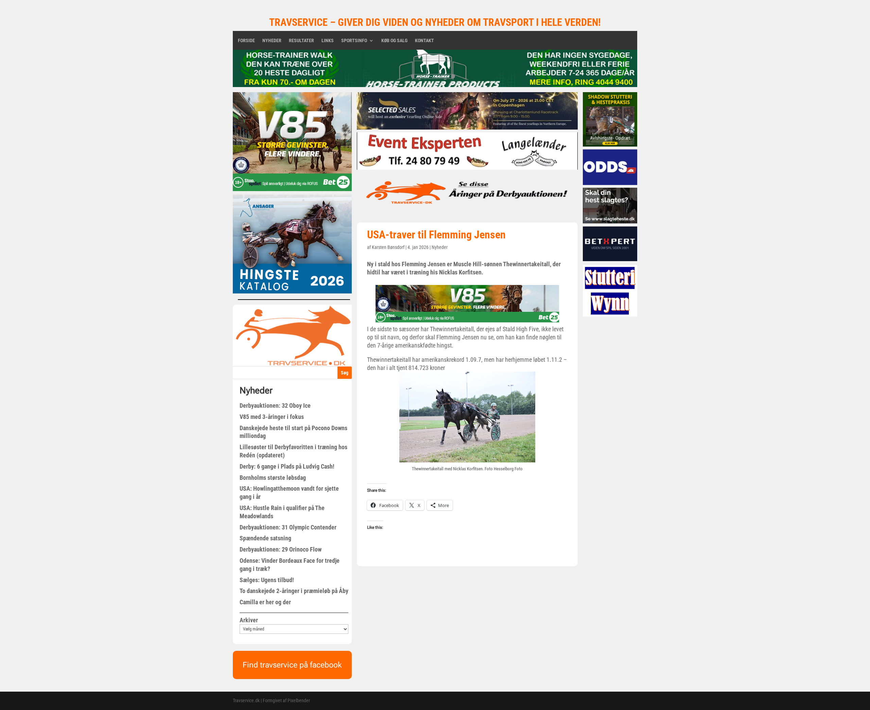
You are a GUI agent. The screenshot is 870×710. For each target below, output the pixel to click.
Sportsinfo (354, 40)
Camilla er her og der (265, 602)
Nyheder (271, 40)
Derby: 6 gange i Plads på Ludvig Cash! (287, 466)
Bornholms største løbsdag (273, 477)
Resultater (301, 40)
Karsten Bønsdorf (388, 247)
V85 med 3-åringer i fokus (272, 416)
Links (327, 40)
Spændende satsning (265, 538)
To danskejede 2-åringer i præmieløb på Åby (294, 590)
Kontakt (424, 40)
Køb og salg (394, 40)
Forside (246, 40)
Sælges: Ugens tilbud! (267, 580)
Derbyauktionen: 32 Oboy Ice (275, 405)
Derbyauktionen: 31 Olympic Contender (288, 527)
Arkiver (249, 620)
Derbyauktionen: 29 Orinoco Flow (280, 549)
